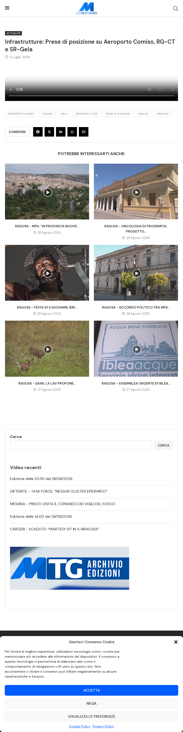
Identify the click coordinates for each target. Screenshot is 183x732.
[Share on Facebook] (38, 132)
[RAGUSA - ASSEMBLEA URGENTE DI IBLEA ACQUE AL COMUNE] (136, 348)
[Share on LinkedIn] (61, 132)
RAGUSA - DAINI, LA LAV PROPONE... (47, 383)
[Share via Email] (83, 132)
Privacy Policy (103, 726)
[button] (175, 642)
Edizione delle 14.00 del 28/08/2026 (41, 516)
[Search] (175, 8)
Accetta (91, 690)
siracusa (163, 113)
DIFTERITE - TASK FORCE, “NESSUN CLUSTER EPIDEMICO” (58, 491)
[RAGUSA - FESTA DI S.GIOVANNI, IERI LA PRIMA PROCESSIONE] (47, 273)
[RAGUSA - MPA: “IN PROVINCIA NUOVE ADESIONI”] (47, 191)
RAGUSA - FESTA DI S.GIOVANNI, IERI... (47, 307)
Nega (91, 703)
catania (47, 113)
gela (64, 113)
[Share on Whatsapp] (72, 132)
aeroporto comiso (21, 113)
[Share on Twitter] (49, 132)
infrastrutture (86, 113)
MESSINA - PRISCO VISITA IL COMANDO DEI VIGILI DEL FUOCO (62, 503)
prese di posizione (118, 113)
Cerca (15, 436)
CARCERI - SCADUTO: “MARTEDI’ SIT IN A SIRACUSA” (54, 529)
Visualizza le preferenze (91, 716)
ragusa (143, 113)
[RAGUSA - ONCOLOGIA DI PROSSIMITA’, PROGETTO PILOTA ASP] (136, 191)
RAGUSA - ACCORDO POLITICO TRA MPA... (136, 307)
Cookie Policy (79, 726)
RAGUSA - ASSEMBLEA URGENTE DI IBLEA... (136, 383)
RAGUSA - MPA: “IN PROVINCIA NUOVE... (47, 226)
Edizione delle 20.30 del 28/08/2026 (41, 478)
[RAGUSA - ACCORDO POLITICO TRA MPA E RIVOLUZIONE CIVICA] (136, 273)
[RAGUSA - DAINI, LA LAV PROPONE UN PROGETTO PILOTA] (47, 348)
